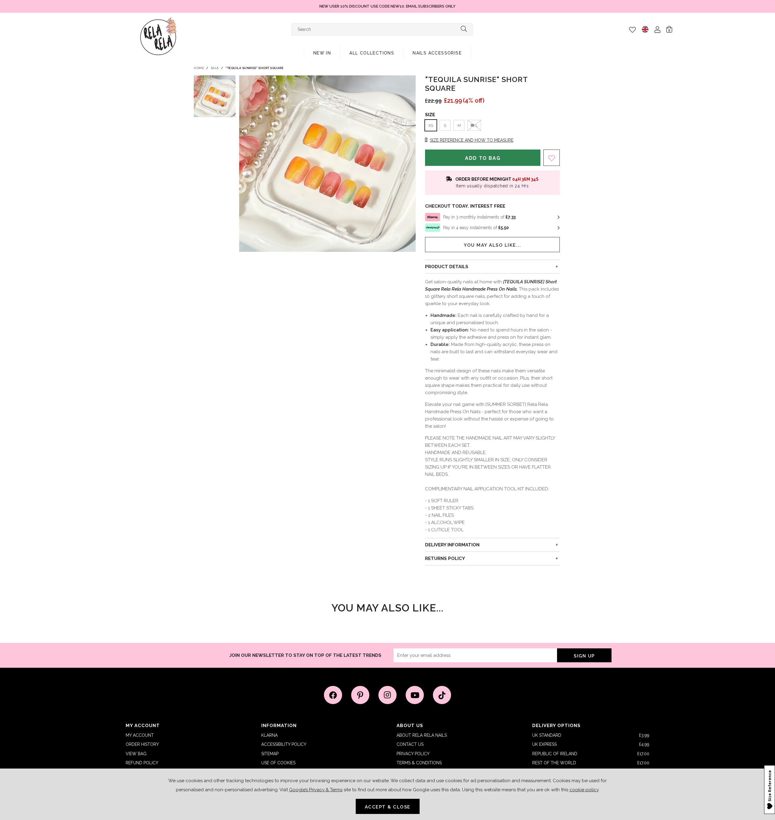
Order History (142, 744)
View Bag (136, 753)
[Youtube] (415, 695)
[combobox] (382, 29)
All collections (371, 53)
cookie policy (584, 789)
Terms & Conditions (419, 762)
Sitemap (270, 753)
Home (199, 68)
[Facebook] (333, 695)
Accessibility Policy (283, 744)
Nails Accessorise (437, 53)
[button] (669, 29)
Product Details (446, 266)
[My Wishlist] (632, 29)
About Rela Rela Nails (422, 735)
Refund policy (142, 762)
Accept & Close (388, 807)
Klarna (269, 735)
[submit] (464, 29)
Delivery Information (452, 545)
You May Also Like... (492, 245)
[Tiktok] (442, 695)
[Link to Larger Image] (327, 163)
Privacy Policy (413, 753)
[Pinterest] (360, 695)
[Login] (657, 29)
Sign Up (584, 656)
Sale (215, 68)
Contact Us (410, 744)
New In (322, 53)
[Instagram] (387, 695)
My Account (140, 735)
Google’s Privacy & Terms (315, 789)
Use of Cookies (278, 762)
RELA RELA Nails (158, 36)
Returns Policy (445, 558)
